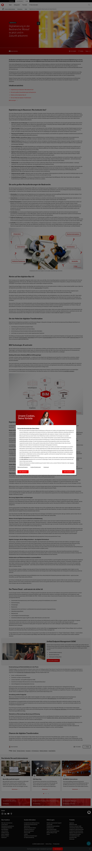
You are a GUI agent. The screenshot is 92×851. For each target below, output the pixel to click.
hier (41, 434)
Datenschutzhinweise (22, 467)
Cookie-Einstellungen (35, 467)
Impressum (46, 467)
